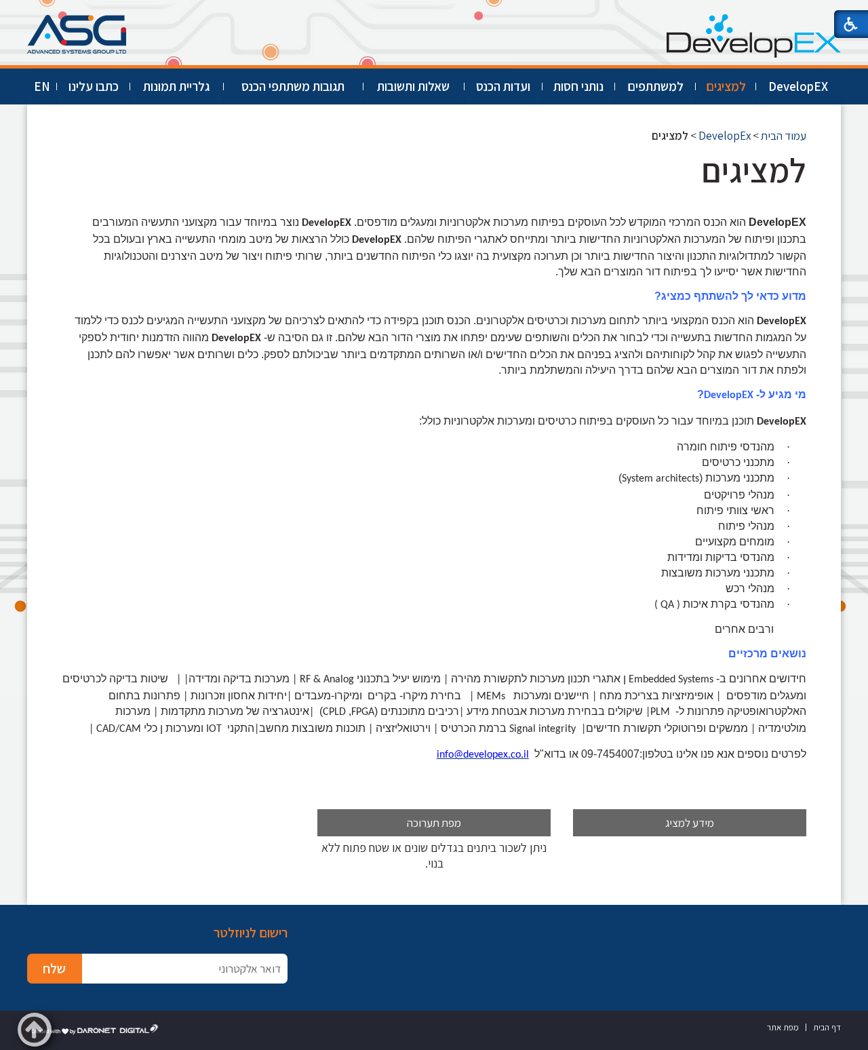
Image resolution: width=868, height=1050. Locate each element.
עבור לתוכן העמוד (434, 13)
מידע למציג (689, 822)
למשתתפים (655, 86)
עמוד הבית (783, 135)
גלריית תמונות (176, 86)
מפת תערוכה (434, 822)
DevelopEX (798, 86)
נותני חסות (578, 86)
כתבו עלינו (93, 86)
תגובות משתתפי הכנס (292, 86)
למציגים (726, 86)
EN (42, 86)
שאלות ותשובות (413, 86)
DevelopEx (724, 135)
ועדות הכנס (503, 86)
